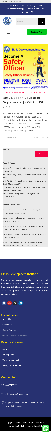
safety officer (38, 93)
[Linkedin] (20, 303)
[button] (8, 32)
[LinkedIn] (23, 12)
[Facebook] (18, 12)
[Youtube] (9, 303)
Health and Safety (20, 93)
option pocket (8, 218)
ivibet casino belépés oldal (13, 242)
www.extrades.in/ (10, 234)
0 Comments (10, 137)
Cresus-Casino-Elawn (11, 210)
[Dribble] (27, 12)
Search (6, 149)
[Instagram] (32, 12)
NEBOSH (6, 93)
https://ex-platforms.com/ (13, 226)
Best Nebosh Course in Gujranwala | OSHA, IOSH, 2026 (24, 102)
